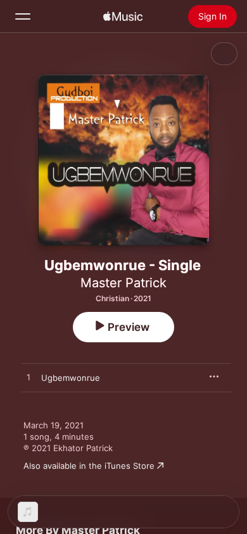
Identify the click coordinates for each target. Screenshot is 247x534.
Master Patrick (123, 282)
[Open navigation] (23, 16)
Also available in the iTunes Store (89, 466)
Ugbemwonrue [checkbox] (70, 378)
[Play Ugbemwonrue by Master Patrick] (28, 377)
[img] (122, 16)
